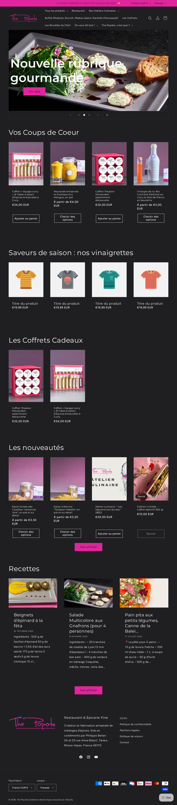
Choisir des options (67, 218)
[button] (56, 10)
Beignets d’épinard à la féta (28, 620)
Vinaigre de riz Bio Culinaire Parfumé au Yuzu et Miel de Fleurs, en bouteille (151, 196)
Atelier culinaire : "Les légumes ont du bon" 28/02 (108, 509)
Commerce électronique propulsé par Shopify (51, 800)
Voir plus (34, 91)
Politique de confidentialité (135, 724)
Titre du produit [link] (25, 303)
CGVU (123, 718)
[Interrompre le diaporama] (106, 115)
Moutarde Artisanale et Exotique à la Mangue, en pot (66, 194)
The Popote (22, 800)
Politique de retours (131, 736)
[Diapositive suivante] (98, 115)
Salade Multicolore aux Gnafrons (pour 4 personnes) (87, 623)
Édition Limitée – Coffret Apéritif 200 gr (150, 508)
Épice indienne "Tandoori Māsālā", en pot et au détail (67, 509)
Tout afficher (88, 547)
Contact (124, 742)
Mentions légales (130, 730)
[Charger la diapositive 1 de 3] (79, 115)
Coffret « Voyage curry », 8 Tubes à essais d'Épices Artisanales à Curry (25, 196)
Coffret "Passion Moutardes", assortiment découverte (105, 196)
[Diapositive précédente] (70, 115)
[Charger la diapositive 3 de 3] (89, 115)
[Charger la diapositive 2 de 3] (84, 115)
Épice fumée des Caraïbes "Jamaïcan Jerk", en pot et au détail (24, 511)
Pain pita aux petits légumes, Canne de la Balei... (142, 623)
